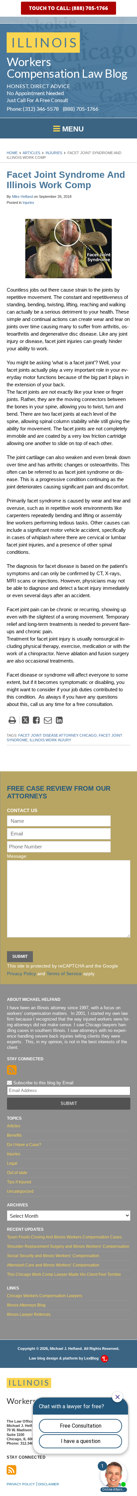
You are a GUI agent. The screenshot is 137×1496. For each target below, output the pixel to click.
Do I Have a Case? (24, 1144)
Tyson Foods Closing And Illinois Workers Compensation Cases (64, 1237)
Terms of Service (64, 973)
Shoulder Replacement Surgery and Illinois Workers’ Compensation (68, 1246)
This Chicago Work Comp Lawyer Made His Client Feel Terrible (64, 1274)
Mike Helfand (22, 197)
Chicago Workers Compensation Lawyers (44, 1295)
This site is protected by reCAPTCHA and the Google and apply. (62, 969)
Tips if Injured (19, 1182)
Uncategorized (20, 1191)
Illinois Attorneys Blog (26, 1305)
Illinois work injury (50, 740)
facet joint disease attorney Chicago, (58, 735)
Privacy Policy (21, 973)
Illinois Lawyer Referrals (29, 1314)
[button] (68, 8)
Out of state (17, 1172)
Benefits (14, 1135)
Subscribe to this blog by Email (42, 1082)
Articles (31, 153)
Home (12, 153)
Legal (12, 1163)
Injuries (54, 153)
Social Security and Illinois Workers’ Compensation (53, 1255)
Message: (17, 856)
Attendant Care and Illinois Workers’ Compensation (53, 1265)
